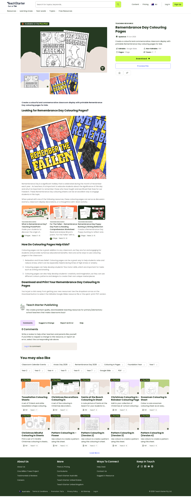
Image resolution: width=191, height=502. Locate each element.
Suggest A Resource (105, 475)
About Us (21, 467)
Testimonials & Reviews (27, 475)
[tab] (27, 323)
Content (135, 4)
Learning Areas (26, 11)
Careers (20, 480)
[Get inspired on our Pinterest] (152, 466)
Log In (96, 491)
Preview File (143, 66)
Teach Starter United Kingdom (70, 484)
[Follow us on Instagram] (141, 466)
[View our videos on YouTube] (148, 466)
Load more (95, 453)
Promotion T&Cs (57, 491)
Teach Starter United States (69, 480)
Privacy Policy (72, 491)
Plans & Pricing (63, 467)
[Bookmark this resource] (119, 73)
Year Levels (41, 11)
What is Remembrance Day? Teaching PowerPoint (34, 225)
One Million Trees (28, 471)
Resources (12, 11)
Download (141, 58)
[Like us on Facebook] (145, 466)
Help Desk (101, 467)
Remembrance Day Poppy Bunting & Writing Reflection (90, 225)
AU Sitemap (85, 491)
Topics (52, 11)
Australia (25, 491)
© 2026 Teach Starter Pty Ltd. (160, 491)
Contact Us (102, 471)
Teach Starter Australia (67, 475)
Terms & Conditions (40, 491)
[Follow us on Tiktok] (138, 466)
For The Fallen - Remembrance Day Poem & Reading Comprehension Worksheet (63, 227)
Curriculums (62, 471)
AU (156, 4)
